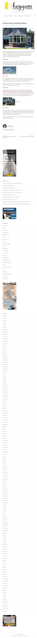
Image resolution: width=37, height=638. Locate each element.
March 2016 (5, 599)
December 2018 (5, 523)
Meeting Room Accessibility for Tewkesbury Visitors (12, 190)
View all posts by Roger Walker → (9, 129)
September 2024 (5, 369)
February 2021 (5, 468)
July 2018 (4, 535)
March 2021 (5, 465)
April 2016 (4, 597)
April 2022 (4, 435)
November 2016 (5, 581)
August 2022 (5, 426)
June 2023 (4, 403)
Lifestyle (4, 264)
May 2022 (4, 433)
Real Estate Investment (7, 267)
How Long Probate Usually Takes (8, 185)
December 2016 (5, 578)
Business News (5, 230)
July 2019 (4, 507)
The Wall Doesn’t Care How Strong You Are (10, 187)
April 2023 (4, 408)
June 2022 (4, 431)
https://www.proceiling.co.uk (25, 95)
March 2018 (5, 544)
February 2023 (5, 412)
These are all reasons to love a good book (10, 199)
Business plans (5, 232)
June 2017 (4, 565)
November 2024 (5, 364)
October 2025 (5, 339)
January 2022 (5, 442)
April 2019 (4, 514)
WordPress (15, 635)
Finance (4, 241)
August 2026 (5, 316)
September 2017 (5, 558)
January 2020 (5, 493)
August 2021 (5, 454)
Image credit (5, 75)
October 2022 (5, 422)
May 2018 (4, 539)
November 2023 (5, 392)
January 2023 (5, 415)
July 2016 (4, 590)
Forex (4, 246)
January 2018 (5, 548)
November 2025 (5, 336)
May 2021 (4, 461)
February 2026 (5, 329)
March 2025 (5, 355)
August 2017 (5, 560)
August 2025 (5, 343)
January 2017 (5, 576)
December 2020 (5, 472)
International (5, 257)
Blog (15, 15)
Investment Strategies (6, 262)
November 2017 (5, 553)
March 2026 (5, 327)
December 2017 (5, 551)
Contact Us (20, 15)
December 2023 (5, 389)
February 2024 (5, 385)
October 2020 (5, 477)
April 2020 (4, 486)
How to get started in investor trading (26, 136)
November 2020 (5, 475)
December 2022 (5, 417)
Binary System (5, 225)
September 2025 (5, 341)
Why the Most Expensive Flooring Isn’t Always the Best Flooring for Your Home (16, 201)
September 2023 (5, 396)
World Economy (5, 278)
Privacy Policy (28, 15)
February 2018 (5, 546)
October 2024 (5, 366)
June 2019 (4, 509)
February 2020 (5, 491)
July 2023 (4, 401)
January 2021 (5, 470)
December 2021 (5, 445)
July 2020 (4, 484)
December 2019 (5, 495)
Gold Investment (6, 250)
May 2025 (4, 350)
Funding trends (5, 248)
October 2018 (5, 528)
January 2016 (5, 604)
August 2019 (5, 505)
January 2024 (5, 387)
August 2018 (5, 532)
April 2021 (4, 463)
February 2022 (5, 440)
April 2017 (4, 569)
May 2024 (4, 378)
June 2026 (4, 320)
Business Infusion (20, 634)
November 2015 (5, 608)
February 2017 (5, 574)
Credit (4, 237)
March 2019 (5, 516)
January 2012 (5, 611)
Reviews (4, 21)
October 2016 (5, 583)
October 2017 (5, 555)
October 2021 (5, 449)
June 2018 (4, 537)
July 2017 (4, 562)
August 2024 (5, 371)
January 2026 (5, 332)
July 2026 (4, 318)
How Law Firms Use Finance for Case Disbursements (12, 183)
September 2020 (5, 479)
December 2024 (5, 362)
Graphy (21, 635)
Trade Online (5, 276)
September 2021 (5, 452)
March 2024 (5, 382)
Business (4, 227)
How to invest (5, 253)
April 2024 (4, 380)
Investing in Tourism (6, 260)
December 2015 (5, 606)
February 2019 (5, 518)
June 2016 (4, 592)
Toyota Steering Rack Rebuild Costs (9, 194)
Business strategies (6, 234)
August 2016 (5, 588)
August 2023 (5, 399)
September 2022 (5, 424)
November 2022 (5, 419)
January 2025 (5, 359)
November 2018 (5, 525)
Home (6, 15)
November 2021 (5, 447)
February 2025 (5, 357)
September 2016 (5, 585)
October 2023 (5, 394)
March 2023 (5, 410)
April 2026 (4, 325)
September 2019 (5, 502)
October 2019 (5, 500)
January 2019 (5, 521)
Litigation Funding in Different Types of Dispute (11, 197)
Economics (5, 239)
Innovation (4, 255)
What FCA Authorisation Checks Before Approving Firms (12, 192)
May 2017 (4, 567)
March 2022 (5, 438)
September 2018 (5, 530)
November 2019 (5, 498)
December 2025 (5, 334)
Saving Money (5, 271)
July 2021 (4, 456)
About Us (11, 15)
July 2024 (4, 373)
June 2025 (4, 348)
